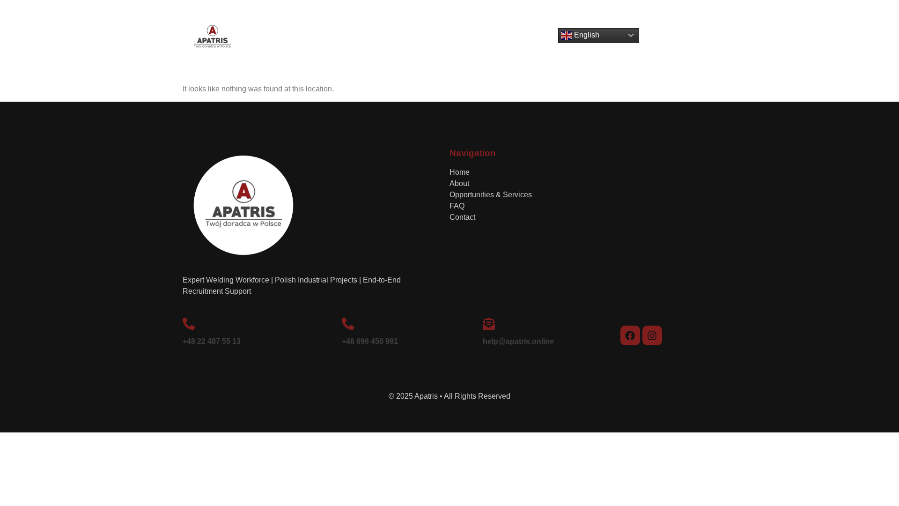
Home (330, 39)
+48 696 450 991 (370, 341)
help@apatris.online (518, 341)
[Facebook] (630, 335)
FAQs (499, 39)
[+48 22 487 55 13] (189, 324)
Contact (537, 39)
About (366, 39)
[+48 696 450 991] (348, 324)
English (585, 35)
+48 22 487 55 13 (212, 341)
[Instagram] (652, 335)
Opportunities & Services (432, 39)
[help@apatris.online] (489, 324)
